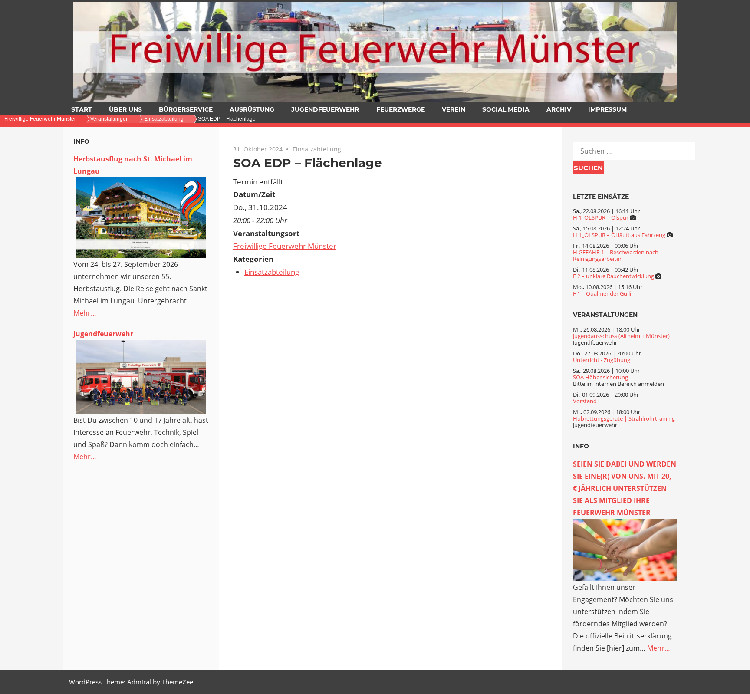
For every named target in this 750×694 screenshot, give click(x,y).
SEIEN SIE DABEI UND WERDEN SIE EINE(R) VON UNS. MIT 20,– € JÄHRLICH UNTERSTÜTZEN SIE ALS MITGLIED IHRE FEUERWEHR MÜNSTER (624, 488)
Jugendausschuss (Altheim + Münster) (621, 336)
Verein (453, 109)
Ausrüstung (252, 109)
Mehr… (84, 313)
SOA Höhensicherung (600, 377)
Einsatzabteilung (317, 149)
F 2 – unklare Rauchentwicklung (613, 276)
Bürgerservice (186, 109)
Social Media (506, 109)
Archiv (558, 109)
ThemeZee (177, 682)
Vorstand (585, 401)
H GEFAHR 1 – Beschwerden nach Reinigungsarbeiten (615, 255)
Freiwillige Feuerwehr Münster (284, 246)
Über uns (125, 109)
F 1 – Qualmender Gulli (602, 293)
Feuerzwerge (400, 109)
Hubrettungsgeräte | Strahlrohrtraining (624, 418)
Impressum (607, 109)
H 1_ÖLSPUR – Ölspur (600, 217)
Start (81, 109)
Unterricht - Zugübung (601, 360)
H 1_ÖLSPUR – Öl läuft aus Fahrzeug (619, 235)
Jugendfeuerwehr (325, 109)
